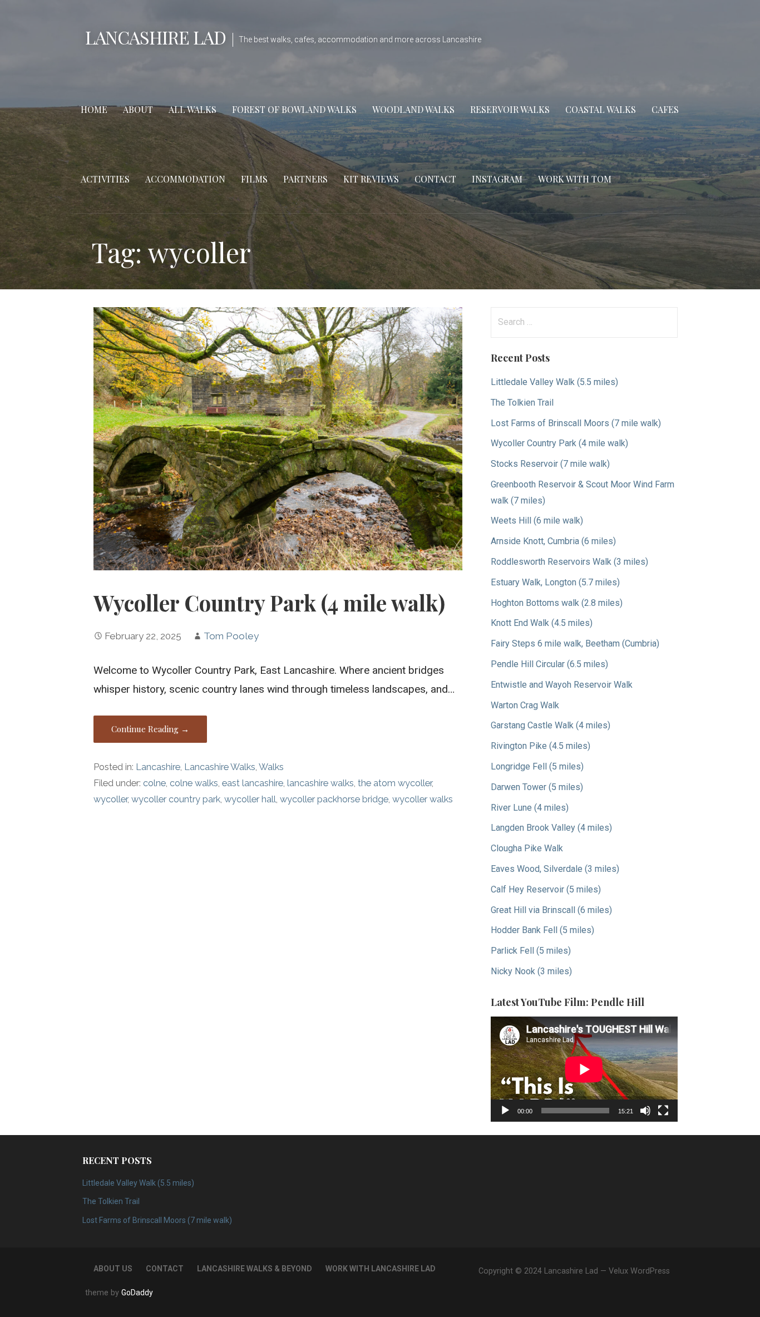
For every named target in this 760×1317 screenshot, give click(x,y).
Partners (305, 179)
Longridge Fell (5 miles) (537, 766)
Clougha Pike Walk (527, 848)
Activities (105, 179)
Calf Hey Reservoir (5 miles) (546, 889)
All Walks (192, 109)
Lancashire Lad (155, 37)
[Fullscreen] (663, 1110)
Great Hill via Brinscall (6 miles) (551, 910)
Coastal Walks (600, 109)
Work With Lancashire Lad (380, 1268)
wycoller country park (175, 799)
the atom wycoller (395, 783)
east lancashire (252, 783)
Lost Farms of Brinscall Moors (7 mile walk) (576, 423)
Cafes (665, 109)
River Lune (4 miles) (530, 807)
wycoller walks (422, 799)
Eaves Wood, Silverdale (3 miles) (555, 869)
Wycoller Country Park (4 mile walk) (269, 602)
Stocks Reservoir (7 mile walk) (550, 463)
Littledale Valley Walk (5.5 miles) (554, 382)
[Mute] (645, 1110)
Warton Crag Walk (525, 705)
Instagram (497, 179)
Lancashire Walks (219, 767)
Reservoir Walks (510, 109)
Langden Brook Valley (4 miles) (551, 827)
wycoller (110, 799)
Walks (271, 767)
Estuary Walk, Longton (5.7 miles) (555, 582)
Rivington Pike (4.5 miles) (540, 746)
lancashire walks (320, 783)
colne (154, 783)
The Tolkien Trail (522, 402)
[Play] (505, 1110)
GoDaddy (137, 1292)
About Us (112, 1268)
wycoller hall (250, 799)
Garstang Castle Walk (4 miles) (550, 725)
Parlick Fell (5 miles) (531, 950)
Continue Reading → (150, 728)
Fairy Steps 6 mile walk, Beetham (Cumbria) (575, 643)
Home (94, 109)
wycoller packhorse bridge (334, 799)
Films (254, 179)
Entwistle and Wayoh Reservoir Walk (562, 684)
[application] (584, 1069)
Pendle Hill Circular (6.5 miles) (549, 664)
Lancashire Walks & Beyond (254, 1268)
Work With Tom (574, 179)
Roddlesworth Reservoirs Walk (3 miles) (569, 561)
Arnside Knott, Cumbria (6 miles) (553, 541)
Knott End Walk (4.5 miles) (542, 623)
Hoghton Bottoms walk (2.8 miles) (557, 603)
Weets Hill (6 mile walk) (537, 520)
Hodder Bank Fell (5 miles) (542, 930)
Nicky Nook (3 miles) (531, 971)
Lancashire (158, 767)
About (138, 109)
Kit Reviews (371, 179)
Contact (435, 179)
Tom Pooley (231, 636)
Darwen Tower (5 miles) (537, 787)
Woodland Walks (413, 109)
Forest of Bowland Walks (294, 109)
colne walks (194, 783)
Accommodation (185, 179)
